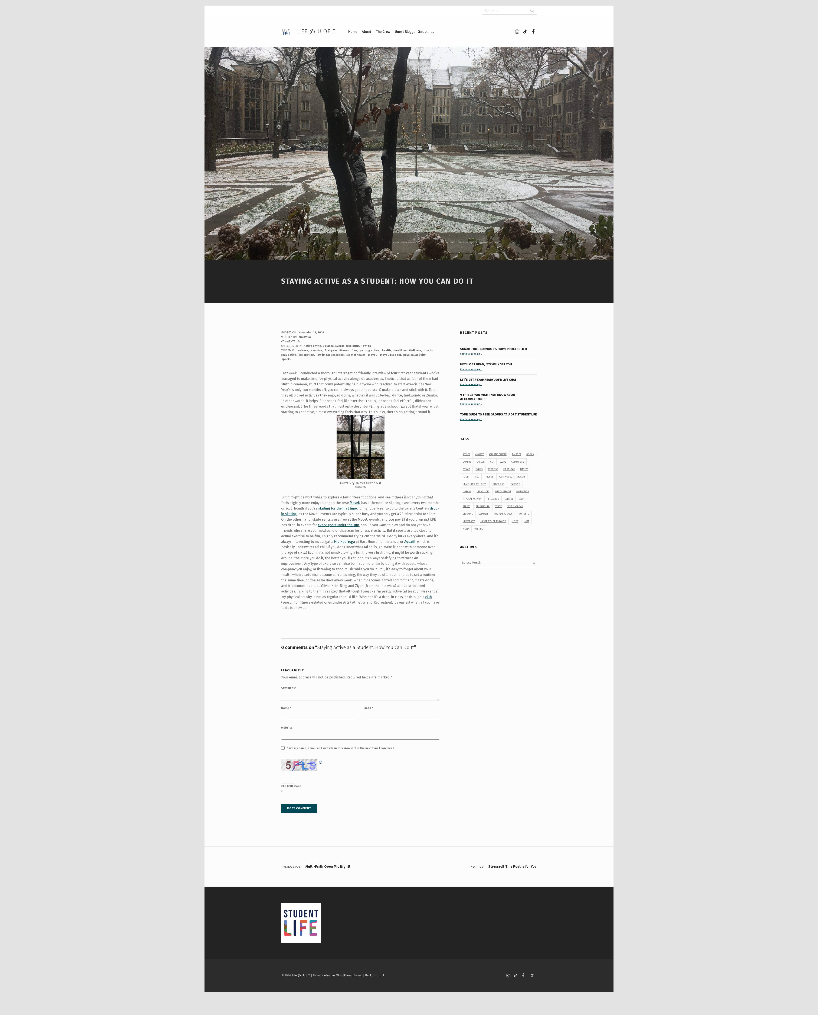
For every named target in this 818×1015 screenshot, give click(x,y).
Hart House (505, 476)
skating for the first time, (338, 508)
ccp (492, 461)
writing (478, 528)
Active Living (312, 345)
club (428, 597)
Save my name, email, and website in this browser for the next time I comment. (341, 748)
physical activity (414, 354)
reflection (493, 499)
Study (498, 506)
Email (368, 708)
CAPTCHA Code (291, 786)
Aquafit (409, 542)
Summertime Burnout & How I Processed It (493, 349)
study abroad (515, 506)
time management (503, 514)
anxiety (479, 454)
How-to (366, 345)
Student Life (483, 506)
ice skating (306, 354)
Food (466, 476)
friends (489, 476)
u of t (515, 521)
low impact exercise (330, 354)
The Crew (383, 32)
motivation (522, 491)
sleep (522, 499)
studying (468, 514)
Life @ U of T (316, 31)
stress (466, 506)
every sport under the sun (338, 525)
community (517, 461)
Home (352, 32)
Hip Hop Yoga (344, 542)
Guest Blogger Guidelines (414, 32)
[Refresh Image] (320, 761)
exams (478, 469)
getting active (369, 350)
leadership (498, 484)
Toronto (524, 514)
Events (339, 345)
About (366, 32)
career (481, 461)
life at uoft (483, 491)
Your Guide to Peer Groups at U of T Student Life (498, 414)
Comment (289, 687)
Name (286, 708)
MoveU (372, 354)
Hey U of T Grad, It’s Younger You (486, 364)
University (469, 521)
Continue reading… (471, 353)
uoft (526, 521)
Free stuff (352, 345)
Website (286, 727)
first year (331, 350)
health (386, 350)
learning (515, 484)
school (509, 499)
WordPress (344, 975)
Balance (328, 345)
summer (483, 514)
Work (466, 528)
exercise (316, 350)
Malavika (305, 336)
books (530, 454)
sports (286, 359)
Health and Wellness (407, 350)
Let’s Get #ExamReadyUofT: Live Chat (488, 380)
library (467, 491)
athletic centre (498, 454)
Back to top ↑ (375, 975)
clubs (503, 461)
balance (302, 350)
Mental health (356, 354)
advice (466, 454)
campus (467, 461)
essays (466, 469)
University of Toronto (493, 521)
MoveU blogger (390, 354)
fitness (344, 350)
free (354, 350)
